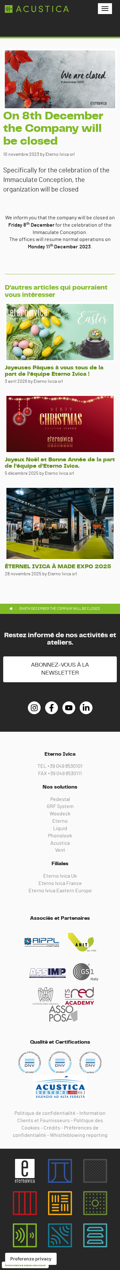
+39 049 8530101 (65, 766)
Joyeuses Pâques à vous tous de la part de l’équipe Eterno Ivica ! (54, 371)
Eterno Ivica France (60, 883)
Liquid (60, 828)
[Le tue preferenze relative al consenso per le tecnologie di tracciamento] (31, 1259)
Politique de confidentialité (45, 1113)
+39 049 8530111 (65, 773)
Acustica (60, 843)
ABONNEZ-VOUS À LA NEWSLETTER (60, 669)
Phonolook (60, 835)
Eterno (60, 821)
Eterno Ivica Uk (60, 876)
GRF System (60, 806)
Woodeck (60, 813)
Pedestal (60, 799)
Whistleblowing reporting (79, 1135)
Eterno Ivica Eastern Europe (60, 890)
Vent (60, 850)
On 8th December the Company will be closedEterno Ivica (37, 9)
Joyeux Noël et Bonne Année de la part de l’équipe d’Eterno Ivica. (60, 463)
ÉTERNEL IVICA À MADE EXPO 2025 (58, 567)
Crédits (52, 1127)
